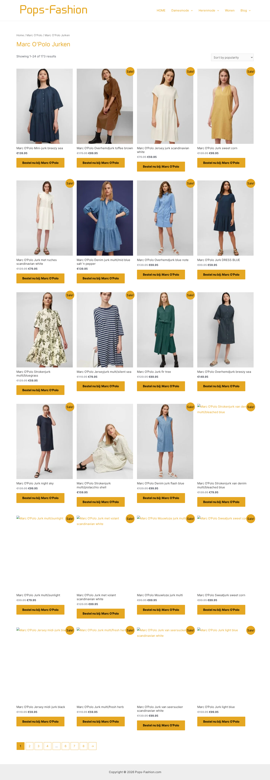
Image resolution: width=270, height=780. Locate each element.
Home (20, 35)
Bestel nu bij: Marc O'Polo (40, 163)
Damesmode (180, 10)
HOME (161, 10)
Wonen (230, 10)
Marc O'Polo (34, 35)
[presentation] (191, 10)
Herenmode (207, 10)
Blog (244, 10)
